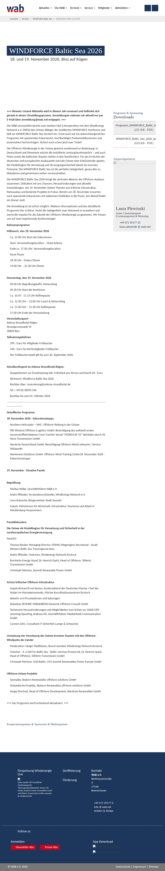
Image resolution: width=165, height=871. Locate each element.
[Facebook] (4, 410)
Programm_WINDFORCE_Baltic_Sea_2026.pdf (136, 127)
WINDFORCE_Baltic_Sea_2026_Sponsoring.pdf (136, 141)
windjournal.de (26, 796)
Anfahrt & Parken (103, 811)
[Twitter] (4, 415)
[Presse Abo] (4, 438)
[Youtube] (4, 426)
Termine (75, 8)
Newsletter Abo (24, 847)
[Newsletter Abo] (4, 444)
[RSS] (4, 432)
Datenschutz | (124, 866)
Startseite (14, 19)
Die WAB (60, 8)
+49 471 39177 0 (103, 803)
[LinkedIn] (4, 421)
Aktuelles (44, 8)
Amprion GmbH (30, 791)
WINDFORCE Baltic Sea (42, 19)
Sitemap (153, 866)
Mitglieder (104, 8)
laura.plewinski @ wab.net (135, 227)
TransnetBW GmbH (44, 791)
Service (88, 8)
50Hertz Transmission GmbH (32, 793)
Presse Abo (51, 847)
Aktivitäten (121, 8)
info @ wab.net (102, 807)
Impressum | (140, 866)
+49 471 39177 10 (130, 222)
